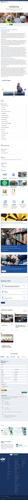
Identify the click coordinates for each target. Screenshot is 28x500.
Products (9, 464)
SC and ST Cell (16, 479)
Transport (23, 465)
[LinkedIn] (6, 496)
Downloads (9, 465)
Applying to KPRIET (17, 468)
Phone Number (17, 369)
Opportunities (23, 463)
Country (2, 369)
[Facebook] (1, 496)
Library (22, 464)
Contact (8, 468)
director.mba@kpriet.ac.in (8, 409)
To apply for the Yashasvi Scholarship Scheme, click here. (19, 0)
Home (3, 24)
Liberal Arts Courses (17, 467)
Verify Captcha (3, 384)
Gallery (8, 463)
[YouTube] (8, 496)
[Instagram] (3, 496)
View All (3, 302)
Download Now (3, 225)
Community (2, 374)
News (8, 460)
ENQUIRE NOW (16, 454)
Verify (5, 390)
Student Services (24, 460)
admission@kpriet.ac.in (7, 404)
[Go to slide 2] (14, 96)
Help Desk (16, 492)
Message (2, 382)
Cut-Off (16, 374)
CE (11, 24)
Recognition (9, 473)
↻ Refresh (2, 390)
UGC (8, 476)
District (16, 379)
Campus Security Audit (17, 484)
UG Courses (7, 24)
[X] (4, 496)
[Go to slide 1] (13, 96)
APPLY (11, 454)
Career (15, 482)
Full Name (2, 364)
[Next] (25, 89)
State (2, 379)
